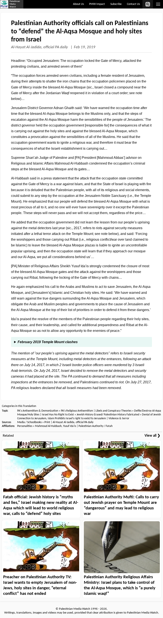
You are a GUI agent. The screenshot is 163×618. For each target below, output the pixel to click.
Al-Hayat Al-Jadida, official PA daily (40, 47)
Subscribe (116, 4)
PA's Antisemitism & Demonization (37, 410)
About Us (78, 4)
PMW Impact (97, 4)
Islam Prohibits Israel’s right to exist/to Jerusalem (77, 418)
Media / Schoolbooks (29, 422)
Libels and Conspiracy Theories (113, 410)
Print (47, 422)
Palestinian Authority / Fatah (95, 426)
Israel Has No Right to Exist (58, 414)
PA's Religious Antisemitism (77, 410)
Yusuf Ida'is (69, 426)
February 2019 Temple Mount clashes (48, 342)
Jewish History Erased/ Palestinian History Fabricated (108, 414)
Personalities (24, 426)
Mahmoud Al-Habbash (48, 426)
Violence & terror (118, 418)
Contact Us (133, 4)
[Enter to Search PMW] (147, 4)
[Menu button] (158, 4)
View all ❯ (152, 436)
